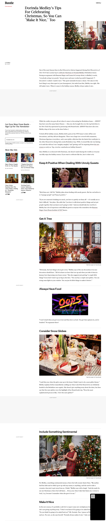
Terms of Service (29, 142)
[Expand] (92, 495)
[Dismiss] (103, 495)
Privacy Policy (10, 143)
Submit (29, 139)
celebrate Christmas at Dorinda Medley (71, 73)
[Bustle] (9, 3)
